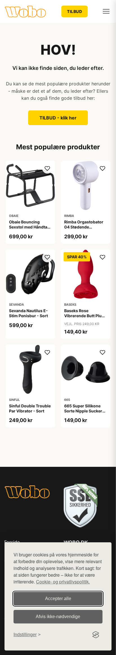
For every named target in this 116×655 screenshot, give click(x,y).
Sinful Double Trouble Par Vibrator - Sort (30, 408)
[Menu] (106, 11)
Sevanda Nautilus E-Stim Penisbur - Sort (28, 313)
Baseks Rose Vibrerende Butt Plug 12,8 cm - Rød (84, 315)
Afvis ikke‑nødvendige (58, 616)
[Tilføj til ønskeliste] (47, 168)
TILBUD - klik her (58, 118)
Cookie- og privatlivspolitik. (63, 581)
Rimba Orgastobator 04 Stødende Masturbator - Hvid (83, 226)
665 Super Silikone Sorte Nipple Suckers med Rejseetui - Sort (84, 410)
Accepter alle (58, 598)
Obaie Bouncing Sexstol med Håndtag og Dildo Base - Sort (29, 226)
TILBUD (74, 11)
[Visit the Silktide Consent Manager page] (95, 634)
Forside (12, 542)
